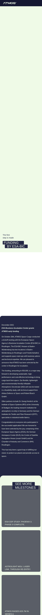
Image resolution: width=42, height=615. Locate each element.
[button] (37, 3)
